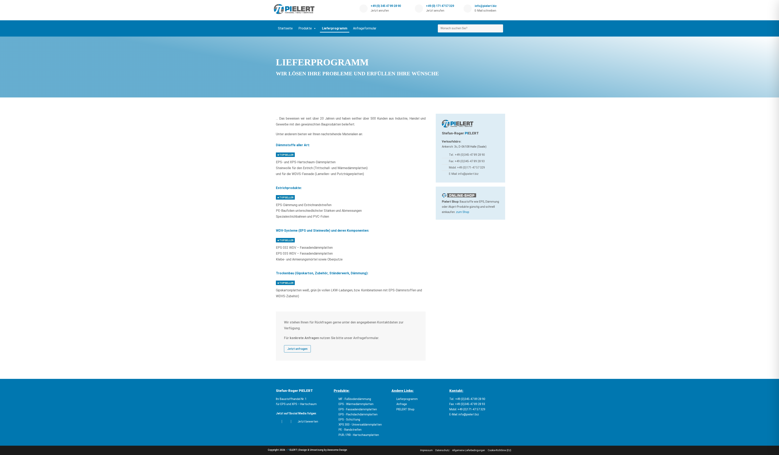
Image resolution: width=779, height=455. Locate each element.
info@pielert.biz (486, 6)
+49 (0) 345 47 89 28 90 (386, 6)
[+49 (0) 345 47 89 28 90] (363, 8)
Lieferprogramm (334, 28)
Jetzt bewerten (307, 421)
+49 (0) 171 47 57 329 (440, 6)
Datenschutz (442, 450)
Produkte (305, 28)
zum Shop (462, 212)
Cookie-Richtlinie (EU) (499, 450)
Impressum (426, 450)
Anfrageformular (364, 28)
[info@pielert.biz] (468, 8)
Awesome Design (337, 450)
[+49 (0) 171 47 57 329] (419, 8)
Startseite (285, 28)
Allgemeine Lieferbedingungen (468, 450)
